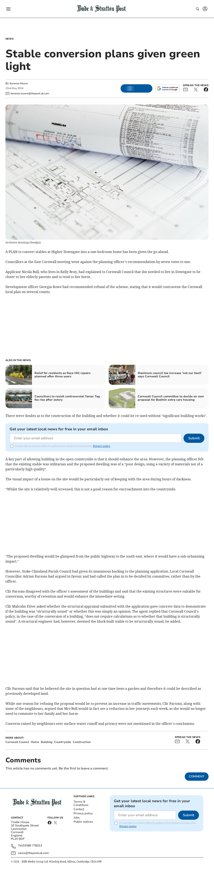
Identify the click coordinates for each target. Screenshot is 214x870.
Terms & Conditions (81, 803)
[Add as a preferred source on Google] (168, 88)
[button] (8, 9)
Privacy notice (101, 446)
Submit (194, 438)
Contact (79, 809)
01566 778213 (32, 845)
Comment (196, 776)
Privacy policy (83, 813)
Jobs (77, 818)
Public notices (83, 822)
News (9, 38)
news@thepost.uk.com (33, 853)
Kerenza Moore (19, 83)
